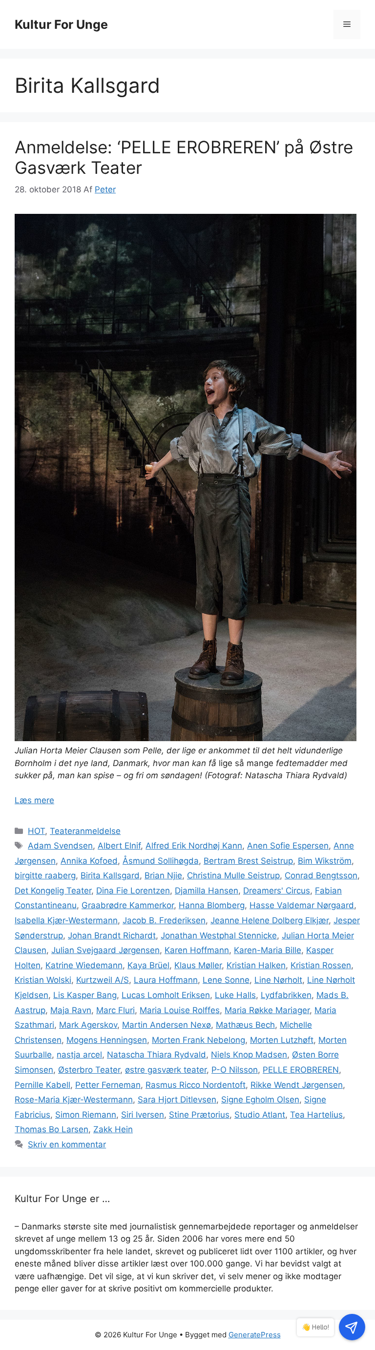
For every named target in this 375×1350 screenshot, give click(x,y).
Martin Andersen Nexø (166, 1025)
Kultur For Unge (61, 24)
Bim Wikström (325, 861)
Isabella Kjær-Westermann (66, 920)
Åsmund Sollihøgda (161, 861)
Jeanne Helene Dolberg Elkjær (269, 920)
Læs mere (34, 800)
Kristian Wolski (43, 980)
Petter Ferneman (108, 1085)
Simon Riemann (85, 1115)
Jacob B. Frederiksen (164, 920)
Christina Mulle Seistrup (233, 875)
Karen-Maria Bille (267, 950)
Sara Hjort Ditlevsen (177, 1099)
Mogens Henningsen (106, 1040)
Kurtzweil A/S (102, 980)
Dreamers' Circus (276, 890)
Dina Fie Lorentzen (133, 890)
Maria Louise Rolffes (180, 1010)
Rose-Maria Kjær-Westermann (74, 1099)
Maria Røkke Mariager (267, 1010)
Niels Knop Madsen (249, 1054)
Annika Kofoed (89, 861)
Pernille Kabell (42, 1085)
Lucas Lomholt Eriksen (166, 995)
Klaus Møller (198, 965)
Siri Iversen (142, 1115)
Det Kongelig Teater (53, 890)
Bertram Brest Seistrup (248, 861)
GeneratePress (255, 1334)
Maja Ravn (70, 1010)
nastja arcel (79, 1054)
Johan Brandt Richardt (112, 935)
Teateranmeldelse (85, 831)
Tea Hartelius (316, 1115)
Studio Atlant (259, 1115)
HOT (36, 831)
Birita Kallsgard (110, 875)
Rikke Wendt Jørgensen (296, 1085)
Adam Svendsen (60, 846)
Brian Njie (163, 875)
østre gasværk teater (166, 1070)
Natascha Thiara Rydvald (156, 1054)
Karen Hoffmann (197, 950)
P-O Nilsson (234, 1070)
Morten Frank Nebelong (198, 1040)
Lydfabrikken (286, 995)
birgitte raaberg (45, 875)
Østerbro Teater (89, 1070)
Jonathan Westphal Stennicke (219, 935)
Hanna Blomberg (212, 905)
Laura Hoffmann (166, 980)
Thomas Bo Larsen (51, 1129)
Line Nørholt (278, 980)
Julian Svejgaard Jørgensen (105, 950)
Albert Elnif (119, 846)
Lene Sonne (226, 980)
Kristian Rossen (321, 965)
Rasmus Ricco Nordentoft (196, 1085)
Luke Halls (235, 995)
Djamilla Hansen (206, 890)
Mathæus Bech (245, 1025)
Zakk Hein (113, 1129)
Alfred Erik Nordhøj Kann (194, 846)
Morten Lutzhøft (281, 1040)
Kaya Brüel (148, 965)
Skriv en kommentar (67, 1144)
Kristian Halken (256, 965)
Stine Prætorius (199, 1115)
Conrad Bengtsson (321, 875)
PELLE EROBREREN (301, 1070)
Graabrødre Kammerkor (128, 905)
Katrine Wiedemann (84, 965)
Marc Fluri (115, 1010)
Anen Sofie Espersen (288, 846)
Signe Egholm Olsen (260, 1099)
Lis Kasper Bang (85, 995)
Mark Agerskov (88, 1025)
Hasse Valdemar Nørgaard (302, 905)
